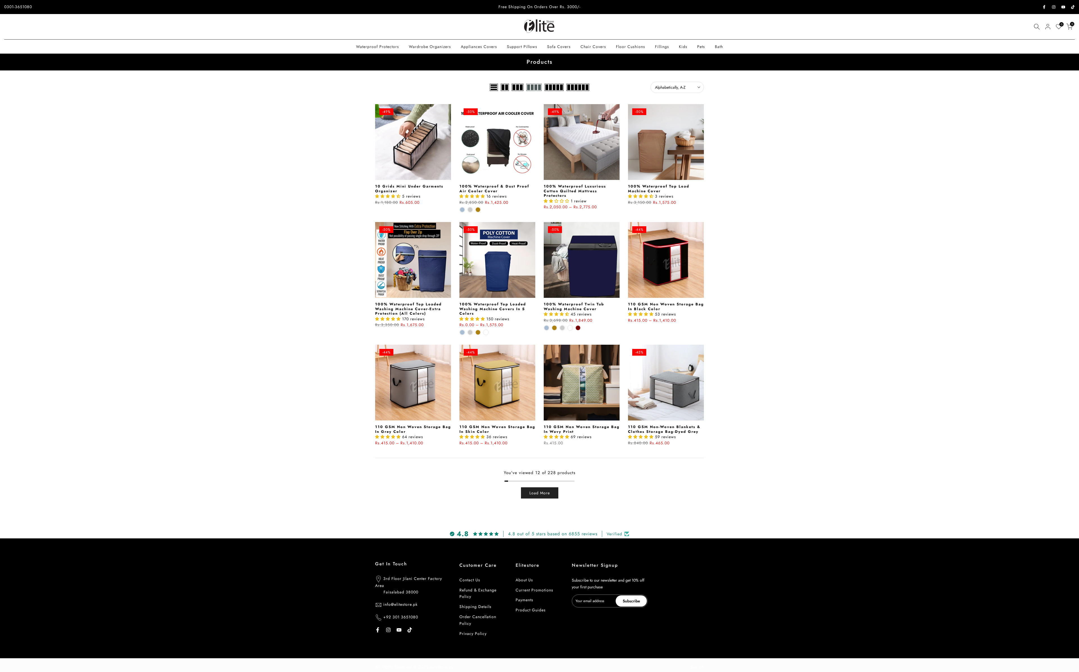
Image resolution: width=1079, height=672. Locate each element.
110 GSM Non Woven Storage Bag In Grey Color (413, 429)
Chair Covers (593, 46)
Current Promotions (534, 590)
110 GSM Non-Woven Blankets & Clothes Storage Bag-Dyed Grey (664, 429)
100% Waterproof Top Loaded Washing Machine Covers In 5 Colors (492, 308)
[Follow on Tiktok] (1073, 7)
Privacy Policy (473, 633)
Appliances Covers (479, 46)
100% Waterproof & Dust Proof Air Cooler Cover (494, 189)
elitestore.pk (441, 667)
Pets (701, 46)
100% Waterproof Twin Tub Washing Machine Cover (574, 306)
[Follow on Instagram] (1054, 7)
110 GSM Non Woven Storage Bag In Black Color (666, 306)
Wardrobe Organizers (430, 46)
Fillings (662, 46)
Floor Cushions (630, 46)
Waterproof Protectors (377, 46)
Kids (683, 46)
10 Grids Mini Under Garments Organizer (409, 189)
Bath (719, 46)
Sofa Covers (559, 46)
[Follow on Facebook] (1044, 7)
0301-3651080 (18, 7)
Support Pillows (522, 46)
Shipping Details (475, 607)
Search (697, 667)
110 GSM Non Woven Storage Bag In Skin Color (497, 429)
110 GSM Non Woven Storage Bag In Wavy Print (582, 429)
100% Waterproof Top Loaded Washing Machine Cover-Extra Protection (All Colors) (408, 308)
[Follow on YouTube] (1063, 7)
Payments (524, 600)
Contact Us (469, 580)
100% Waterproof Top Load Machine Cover (658, 189)
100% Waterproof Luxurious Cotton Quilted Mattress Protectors (575, 191)
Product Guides (531, 610)
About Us (524, 580)
